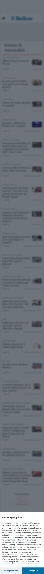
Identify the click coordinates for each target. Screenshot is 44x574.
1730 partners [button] (17, 523)
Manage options (11, 571)
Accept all (33, 571)
